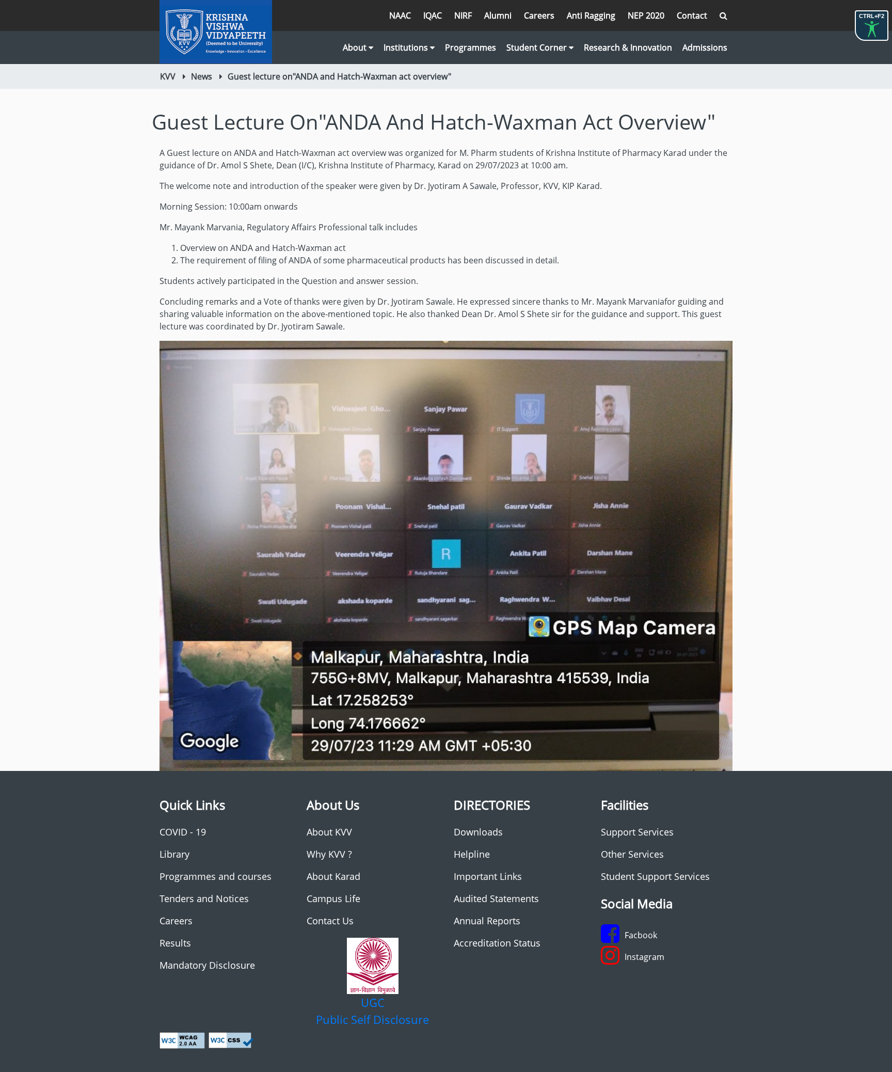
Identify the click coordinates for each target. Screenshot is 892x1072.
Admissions (704, 47)
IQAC (432, 15)
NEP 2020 (646, 15)
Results (175, 943)
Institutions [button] (407, 47)
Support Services (637, 832)
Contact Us (330, 921)
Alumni (498, 15)
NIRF (463, 15)
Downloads (478, 832)
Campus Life (333, 898)
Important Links (488, 876)
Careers (539, 15)
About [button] (356, 47)
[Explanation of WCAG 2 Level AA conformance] (182, 1039)
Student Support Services (655, 876)
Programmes (470, 47)
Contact (692, 15)
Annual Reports (487, 921)
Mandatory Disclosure (207, 965)
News (201, 76)
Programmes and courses (216, 876)
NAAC (400, 15)
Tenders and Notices (204, 898)
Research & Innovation (628, 47)
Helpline (472, 854)
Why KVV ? (329, 854)
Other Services (632, 854)
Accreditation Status (497, 943)
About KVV (329, 832)
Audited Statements (496, 898)
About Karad (333, 876)
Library (174, 854)
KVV (168, 76)
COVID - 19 (183, 832)
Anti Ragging (591, 15)
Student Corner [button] (537, 47)
